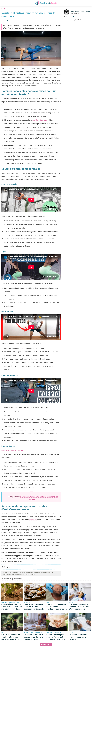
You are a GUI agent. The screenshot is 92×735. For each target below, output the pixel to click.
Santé (48, 602)
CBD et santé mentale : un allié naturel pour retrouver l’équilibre (11, 636)
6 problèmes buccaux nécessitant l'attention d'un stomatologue (79, 606)
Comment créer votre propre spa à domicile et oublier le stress (34, 636)
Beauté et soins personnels (33, 632)
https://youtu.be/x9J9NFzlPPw (12, 450)
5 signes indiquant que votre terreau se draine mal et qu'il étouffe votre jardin (11, 606)
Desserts (27, 602)
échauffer (33, 520)
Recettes (3, 8)
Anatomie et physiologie (54, 632)
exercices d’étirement (40, 120)
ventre (23, 348)
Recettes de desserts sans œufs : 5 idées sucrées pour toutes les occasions (34, 606)
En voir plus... (46, 644)
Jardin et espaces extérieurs (10, 602)
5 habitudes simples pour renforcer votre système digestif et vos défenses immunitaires (56, 636)
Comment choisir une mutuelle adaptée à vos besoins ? (79, 636)
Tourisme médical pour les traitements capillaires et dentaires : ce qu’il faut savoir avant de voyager (57, 606)
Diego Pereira (74, 13)
